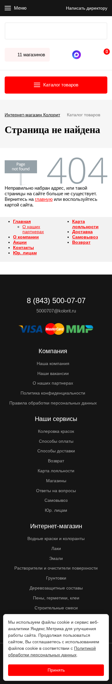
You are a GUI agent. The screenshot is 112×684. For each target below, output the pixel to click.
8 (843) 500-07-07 (85, 55)
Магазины (56, 480)
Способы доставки (56, 450)
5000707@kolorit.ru (56, 310)
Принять (56, 670)
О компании (26, 236)
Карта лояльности (85, 224)
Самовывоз (85, 236)
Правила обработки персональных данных (53, 402)
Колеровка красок (56, 431)
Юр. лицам (25, 252)
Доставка (82, 231)
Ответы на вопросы (56, 490)
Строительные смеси (56, 607)
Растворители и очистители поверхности (56, 568)
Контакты (23, 247)
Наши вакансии (53, 373)
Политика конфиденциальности (53, 393)
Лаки (56, 548)
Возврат (81, 242)
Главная (22, 221)
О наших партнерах (33, 229)
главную (44, 199)
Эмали (56, 558)
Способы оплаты (56, 441)
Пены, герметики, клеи (56, 597)
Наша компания (53, 363)
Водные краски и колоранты (56, 538)
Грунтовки (56, 577)
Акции (20, 242)
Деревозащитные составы (56, 587)
